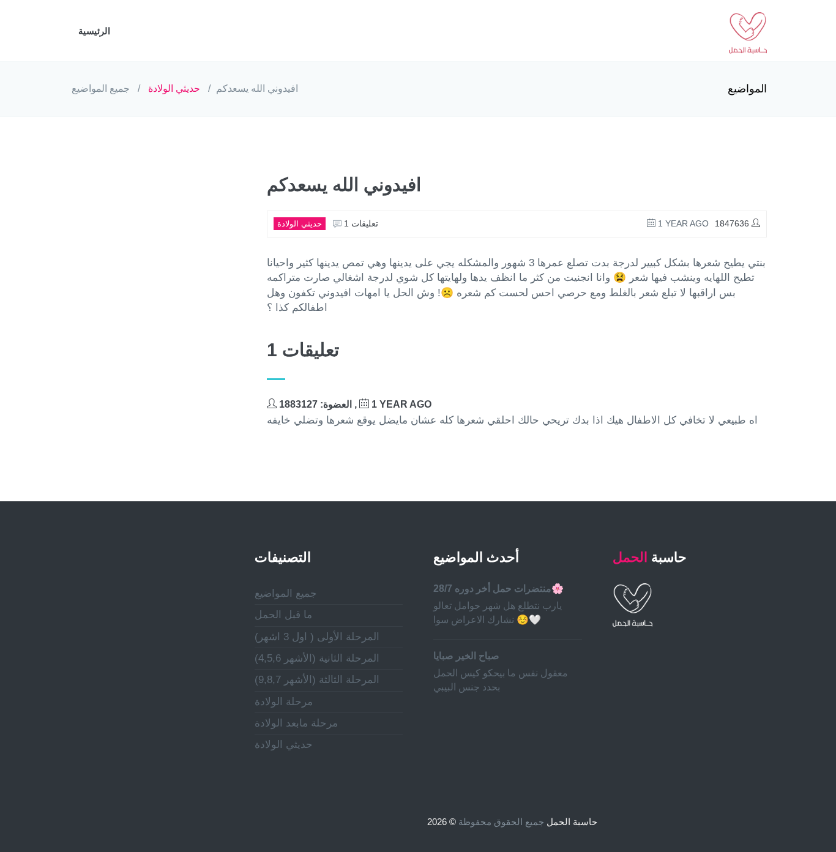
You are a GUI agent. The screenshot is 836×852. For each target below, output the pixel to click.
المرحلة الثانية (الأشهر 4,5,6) (317, 658)
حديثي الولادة (174, 88)
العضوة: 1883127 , (354, 404)
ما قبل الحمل (283, 615)
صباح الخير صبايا (466, 656)
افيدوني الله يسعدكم (257, 88)
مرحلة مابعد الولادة (296, 723)
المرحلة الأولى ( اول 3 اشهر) (317, 637)
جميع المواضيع (101, 88)
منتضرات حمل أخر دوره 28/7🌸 (498, 588)
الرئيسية (94, 31)
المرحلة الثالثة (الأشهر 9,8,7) (317, 680)
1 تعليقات (359, 223)
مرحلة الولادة (284, 702)
